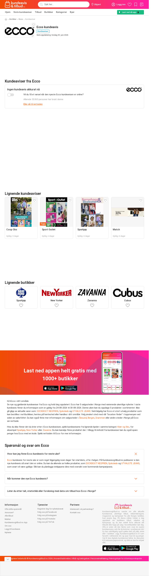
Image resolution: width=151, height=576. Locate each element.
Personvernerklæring (99, 558)
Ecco (21, 19)
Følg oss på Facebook (47, 512)
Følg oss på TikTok (45, 522)
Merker (8, 519)
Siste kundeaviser (22, 12)
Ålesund (83, 417)
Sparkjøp (21, 430)
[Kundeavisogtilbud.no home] (16, 4)
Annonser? (9, 512)
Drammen (100, 417)
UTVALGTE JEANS (81, 411)
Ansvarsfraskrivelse (62, 558)
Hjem (7, 12)
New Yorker (32, 430)
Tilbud (38, 12)
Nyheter (8, 532)
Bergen (91, 417)
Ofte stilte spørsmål (13, 509)
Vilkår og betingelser (80, 558)
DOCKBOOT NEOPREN (47, 411)
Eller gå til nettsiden (33, 104)
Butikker (48, 12)
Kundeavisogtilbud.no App (16, 522)
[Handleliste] (141, 4)
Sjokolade (64, 411)
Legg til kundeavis (12, 529)
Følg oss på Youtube (46, 519)
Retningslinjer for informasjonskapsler (125, 558)
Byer (72, 12)
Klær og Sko (123, 426)
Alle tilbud (9, 516)
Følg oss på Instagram (47, 515)
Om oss (8, 526)
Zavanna (47, 430)
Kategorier (61, 12)
